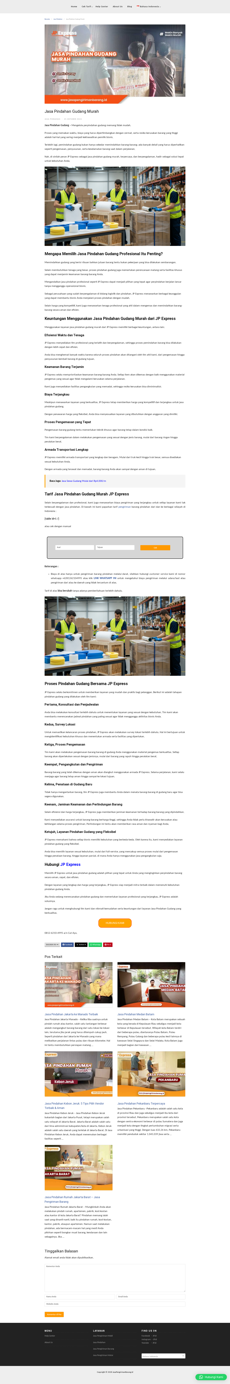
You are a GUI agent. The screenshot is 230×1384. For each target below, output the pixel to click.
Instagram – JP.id (149, 1339)
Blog (129, 6)
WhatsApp (96, 945)
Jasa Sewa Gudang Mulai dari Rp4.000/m (84, 481)
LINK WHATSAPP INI (105, 578)
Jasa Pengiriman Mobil (103, 1336)
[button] (211, 1377)
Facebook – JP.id (149, 1336)
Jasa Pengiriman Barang (103, 1349)
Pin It (109, 945)
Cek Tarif (86, 6)
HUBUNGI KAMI (115, 923)
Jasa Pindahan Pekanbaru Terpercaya (141, 1103)
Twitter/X (82, 945)
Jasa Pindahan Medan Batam (135, 1014)
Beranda (47, 19)
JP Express (70, 864)
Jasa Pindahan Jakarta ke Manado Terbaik (71, 1014)
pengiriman (124, 507)
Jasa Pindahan (58, 19)
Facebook (68, 945)
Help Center (102, 6)
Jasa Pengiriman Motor (103, 1355)
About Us (118, 6)
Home (74, 6)
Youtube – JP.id (149, 1343)
